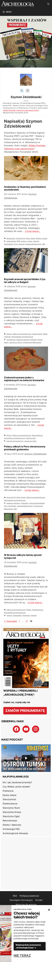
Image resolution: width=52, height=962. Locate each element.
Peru (16, 244)
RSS (15, 896)
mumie (29, 241)
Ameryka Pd (20, 238)
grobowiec (25, 503)
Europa (9, 334)
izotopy (24, 241)
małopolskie (17, 615)
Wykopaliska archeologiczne (22, 337)
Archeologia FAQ (11, 829)
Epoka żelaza (9, 795)
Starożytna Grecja (12, 812)
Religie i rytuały (41, 238)
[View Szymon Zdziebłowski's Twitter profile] (21, 90)
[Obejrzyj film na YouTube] (26, 758)
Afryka (9, 435)
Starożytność (37, 334)
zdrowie (34, 615)
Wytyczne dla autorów (26, 904)
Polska (28, 610)
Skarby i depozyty (12, 824)
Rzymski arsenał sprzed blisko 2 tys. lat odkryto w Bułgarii (25, 280)
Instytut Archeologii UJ (15, 441)
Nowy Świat (30, 238)
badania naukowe (23, 340)
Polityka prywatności (29, 896)
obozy (6, 342)
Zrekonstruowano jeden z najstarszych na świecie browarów (24, 379)
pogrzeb (21, 244)
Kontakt (38, 900)
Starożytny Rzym (11, 807)
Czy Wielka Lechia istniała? (16, 786)
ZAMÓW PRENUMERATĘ (25, 711)
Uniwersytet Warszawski (32, 342)
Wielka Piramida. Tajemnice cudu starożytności (21, 110)
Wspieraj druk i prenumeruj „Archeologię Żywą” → (28, 946)
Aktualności (11, 238)
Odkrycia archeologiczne (22, 334)
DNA (18, 241)
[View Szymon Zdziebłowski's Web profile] (27, 90)
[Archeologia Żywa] (17, 4)
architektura (11, 340)
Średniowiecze (37, 610)
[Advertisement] (26, 863)
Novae (39, 340)
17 (26, 621)
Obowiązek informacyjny (21, 900)
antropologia (11, 241)
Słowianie (26, 615)
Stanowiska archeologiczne (14, 438)
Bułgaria (34, 340)
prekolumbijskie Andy (33, 244)
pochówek (12, 506)
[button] (48, 4)
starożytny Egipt (30, 441)
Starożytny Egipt (11, 816)
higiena (9, 615)
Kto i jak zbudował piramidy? (17, 782)
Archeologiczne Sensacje (15, 833)
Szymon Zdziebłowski (26, 97)
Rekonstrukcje (37, 435)
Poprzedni (10, 621)
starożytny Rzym (15, 342)
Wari (43, 244)
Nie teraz (22, 955)
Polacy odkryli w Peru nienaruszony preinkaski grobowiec (24, 448)
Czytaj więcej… (32, 231)
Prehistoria (8, 791)
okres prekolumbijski (37, 503)
